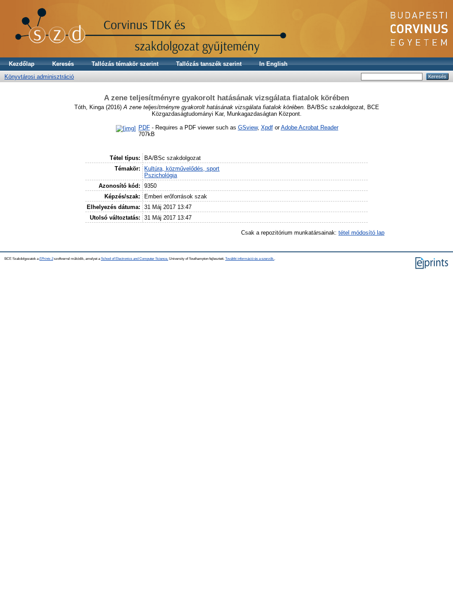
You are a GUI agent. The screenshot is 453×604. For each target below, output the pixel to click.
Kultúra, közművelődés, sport (181, 168)
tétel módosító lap (361, 232)
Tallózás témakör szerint (125, 64)
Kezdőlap (22, 64)
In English (273, 64)
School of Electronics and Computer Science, (134, 259)
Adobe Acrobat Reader (309, 127)
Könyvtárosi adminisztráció (39, 76)
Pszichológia (160, 175)
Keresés (63, 64)
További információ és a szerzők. (249, 259)
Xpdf (267, 127)
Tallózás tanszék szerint (209, 64)
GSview (247, 127)
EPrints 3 (46, 259)
